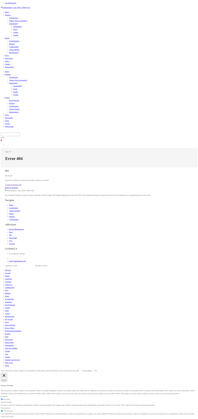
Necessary (6, 399)
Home (7, 12)
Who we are (9, 363)
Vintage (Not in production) (18, 21)
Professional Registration (13, 331)
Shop (6, 337)
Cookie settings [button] (87, 371)
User (6, 354)
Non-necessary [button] (6, 408)
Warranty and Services (12, 360)
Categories (8, 279)
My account (9, 319)
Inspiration (8, 302)
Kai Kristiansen (14, 41)
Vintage (7, 357)
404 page (8, 270)
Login (7, 311)
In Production (13, 18)
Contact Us (8, 285)
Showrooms (9, 58)
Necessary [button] (4, 396)
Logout (7, 313)
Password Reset (10, 325)
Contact (7, 64)
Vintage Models (14, 50)
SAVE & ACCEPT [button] (7, 417)
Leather (15, 32)
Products (8, 15)
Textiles (15, 35)
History (7, 38)
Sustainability (13, 24)
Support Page (9, 342)
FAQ (6, 290)
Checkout (8, 282)
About (7, 61)
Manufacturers (13, 52)
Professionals (9, 67)
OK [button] (95, 371)
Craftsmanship (13, 47)
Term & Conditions (11, 348)
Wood (15, 29)
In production (9, 299)
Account (8, 273)
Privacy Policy (9, 328)
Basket (7, 276)
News (7, 55)
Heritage (12, 44)
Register (7, 334)
